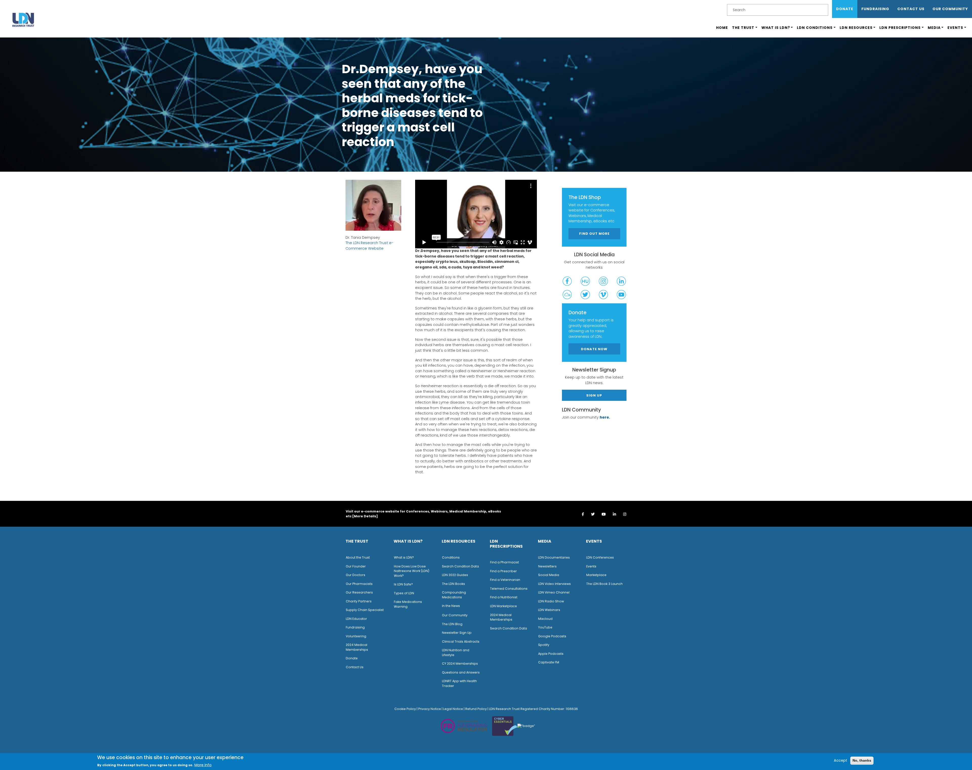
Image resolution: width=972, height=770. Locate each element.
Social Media (548, 575)
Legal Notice (453, 709)
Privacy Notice (429, 709)
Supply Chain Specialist (365, 610)
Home (722, 27)
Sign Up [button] (594, 395)
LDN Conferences (600, 557)
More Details (365, 516)
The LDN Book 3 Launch (604, 584)
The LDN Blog (452, 624)
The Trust (743, 27)
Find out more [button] (594, 233)
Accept (840, 760)
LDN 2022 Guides (455, 575)
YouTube (545, 627)
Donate (844, 8)
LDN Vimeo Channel (554, 592)
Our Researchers (359, 592)
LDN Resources (856, 27)
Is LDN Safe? (403, 584)
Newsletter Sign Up (457, 632)
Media (934, 27)
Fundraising (875, 8)
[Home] (23, 19)
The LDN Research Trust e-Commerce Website (369, 245)
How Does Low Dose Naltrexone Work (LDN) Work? (411, 571)
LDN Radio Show (551, 601)
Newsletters (547, 566)
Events (955, 27)
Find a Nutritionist (503, 597)
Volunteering (356, 636)
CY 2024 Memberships (460, 663)
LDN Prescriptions (900, 27)
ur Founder (357, 566)
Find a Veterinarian (505, 580)
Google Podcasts (552, 636)
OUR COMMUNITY (950, 8)
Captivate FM (548, 662)
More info (203, 764)
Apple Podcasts (550, 653)
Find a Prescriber (503, 571)
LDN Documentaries (554, 557)
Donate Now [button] (594, 348)
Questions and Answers (461, 672)
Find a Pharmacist (504, 562)
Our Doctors (355, 575)
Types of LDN (404, 593)
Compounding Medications (454, 594)
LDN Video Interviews (554, 584)
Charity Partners (359, 601)
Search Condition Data (460, 566)
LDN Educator (356, 619)
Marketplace (596, 575)
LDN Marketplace (503, 606)
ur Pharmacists (360, 584)
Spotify (543, 645)
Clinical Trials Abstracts (460, 641)
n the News (451, 606)
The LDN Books (453, 584)
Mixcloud (545, 619)
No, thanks (862, 760)
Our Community (455, 615)
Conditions (451, 557)
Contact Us (910, 8)
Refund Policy (476, 709)
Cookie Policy (405, 709)
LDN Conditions (815, 27)
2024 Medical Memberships (357, 647)
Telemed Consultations (509, 588)
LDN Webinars (549, 610)
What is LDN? (775, 27)
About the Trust (358, 557)
